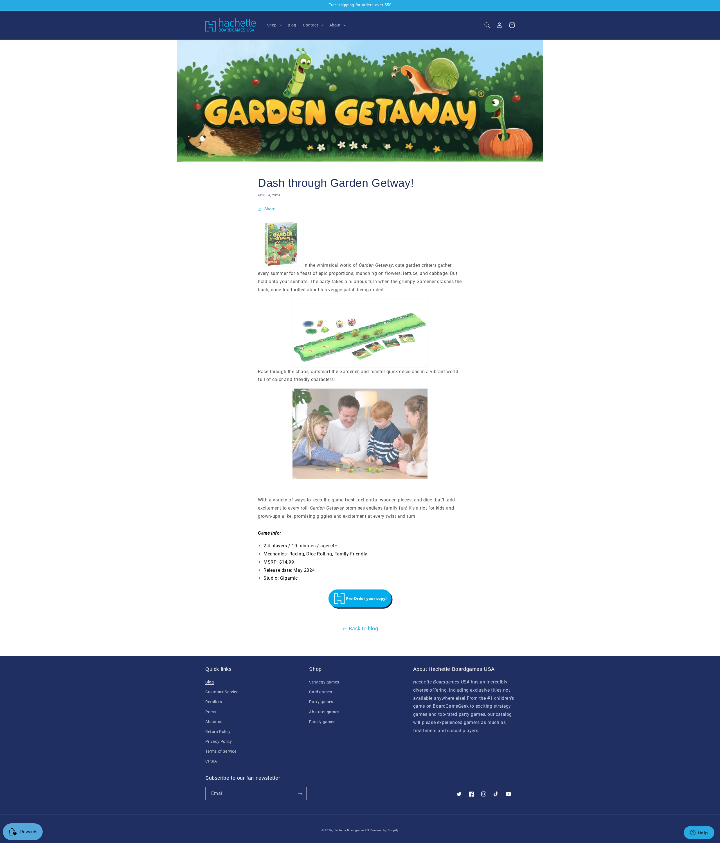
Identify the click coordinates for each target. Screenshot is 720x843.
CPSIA (211, 761)
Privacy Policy (218, 741)
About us (213, 721)
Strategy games (324, 682)
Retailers (213, 701)
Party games (321, 701)
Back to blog (363, 628)
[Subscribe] (300, 793)
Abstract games (324, 712)
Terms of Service (221, 751)
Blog (209, 682)
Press (210, 712)
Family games (322, 721)
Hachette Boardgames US (351, 830)
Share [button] (269, 209)
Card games (320, 692)
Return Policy (218, 731)
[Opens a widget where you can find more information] (698, 833)
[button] (274, 25)
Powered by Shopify (384, 830)
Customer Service (221, 692)
